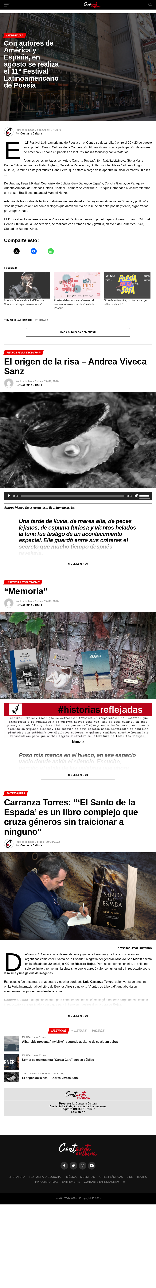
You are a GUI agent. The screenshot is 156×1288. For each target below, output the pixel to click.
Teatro (142, 1176)
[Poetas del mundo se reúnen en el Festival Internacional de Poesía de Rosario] (77, 285)
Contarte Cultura (31, 133)
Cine (130, 1176)
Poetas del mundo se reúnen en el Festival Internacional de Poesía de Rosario (74, 304)
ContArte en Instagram (101, 1181)
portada (42, 320)
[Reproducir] (9, 496)
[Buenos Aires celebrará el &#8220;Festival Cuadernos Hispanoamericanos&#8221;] (27, 285)
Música (71, 1176)
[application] (78, 496)
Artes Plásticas (111, 1176)
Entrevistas (71, 1181)
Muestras (87, 1176)
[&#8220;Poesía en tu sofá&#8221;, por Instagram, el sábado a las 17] (127, 285)
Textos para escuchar (45, 1176)
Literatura (17, 1176)
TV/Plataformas (46, 1181)
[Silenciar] (136, 496)
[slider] (144, 495)
